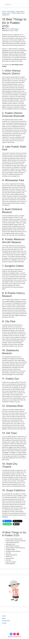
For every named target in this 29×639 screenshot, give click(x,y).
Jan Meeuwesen (14, 29)
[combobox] (14, 4)
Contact (4, 623)
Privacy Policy (6, 620)
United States (20, 11)
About (4, 618)
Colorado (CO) (6, 13)
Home (3, 11)
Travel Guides (11, 11)
